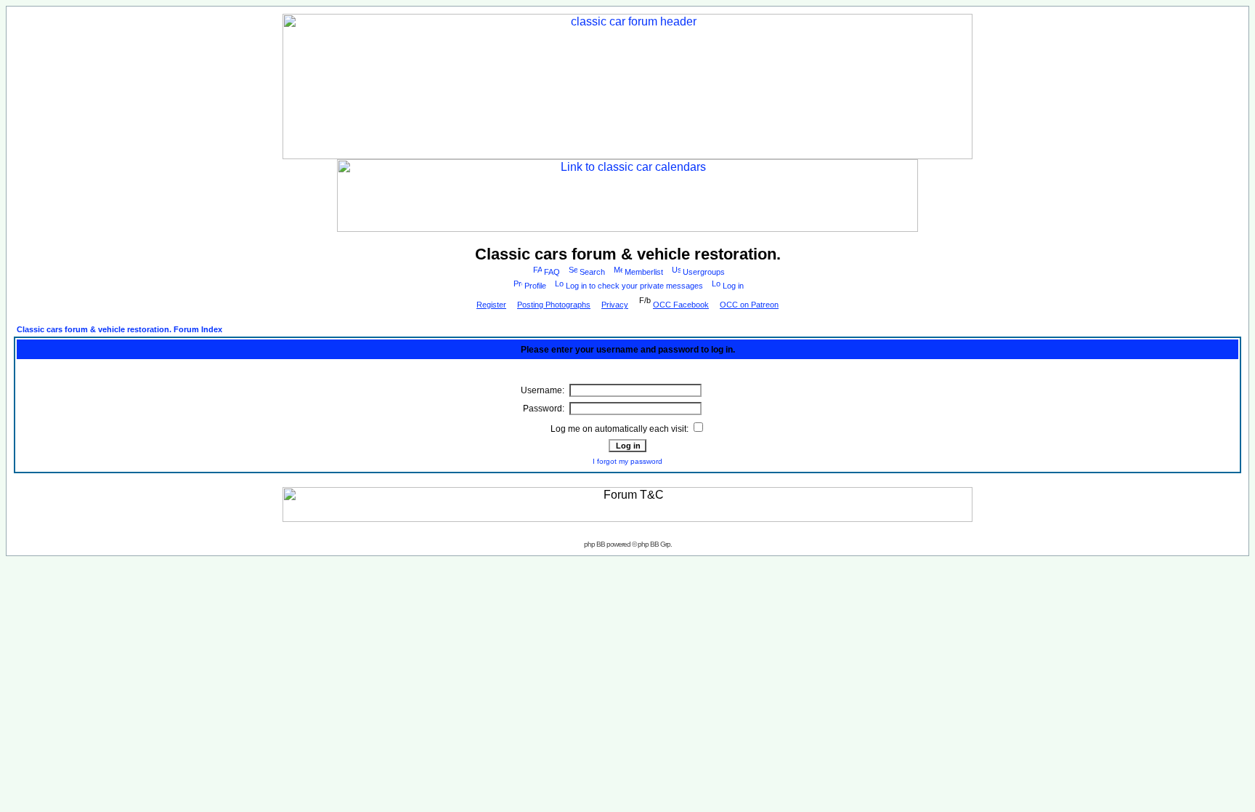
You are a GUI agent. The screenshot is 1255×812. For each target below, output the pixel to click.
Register (491, 304)
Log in (733, 285)
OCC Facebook (681, 304)
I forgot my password (627, 461)
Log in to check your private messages (634, 285)
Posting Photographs (553, 304)
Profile (535, 285)
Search (592, 272)
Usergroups (704, 272)
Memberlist (644, 272)
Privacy (614, 304)
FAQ (552, 272)
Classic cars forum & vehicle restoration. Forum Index (119, 329)
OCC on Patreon (749, 304)
